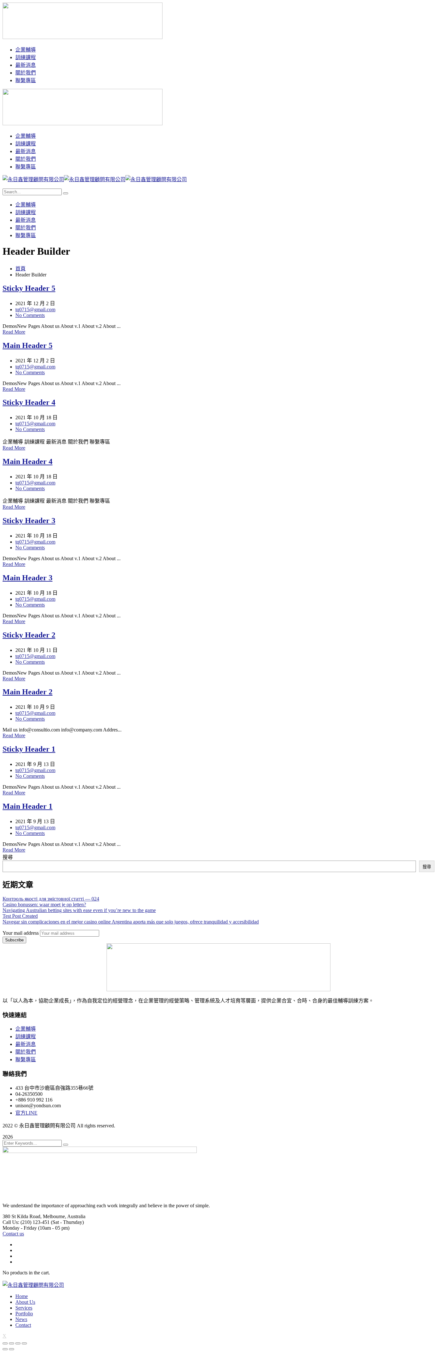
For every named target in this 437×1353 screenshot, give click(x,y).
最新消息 (25, 1044)
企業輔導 (25, 1029)
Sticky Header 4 (29, 402)
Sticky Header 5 (29, 288)
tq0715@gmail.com (35, 309)
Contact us (13, 1233)
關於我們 (25, 1052)
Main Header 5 (27, 345)
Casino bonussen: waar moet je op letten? (44, 904)
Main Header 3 (27, 578)
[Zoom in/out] (24, 1343)
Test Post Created (20, 916)
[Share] (11, 1343)
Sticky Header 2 (29, 635)
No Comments (30, 315)
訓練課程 (25, 1036)
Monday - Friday (20, 1228)
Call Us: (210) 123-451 (26, 1222)
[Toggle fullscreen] (17, 1343)
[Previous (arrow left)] (5, 1349)
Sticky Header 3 (29, 520)
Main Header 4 (27, 461)
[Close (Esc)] (5, 1343)
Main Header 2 (27, 692)
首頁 (20, 268)
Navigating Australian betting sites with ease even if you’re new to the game (79, 910)
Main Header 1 (27, 806)
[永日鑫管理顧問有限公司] (33, 179)
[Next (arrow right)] (11, 1349)
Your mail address (21, 933)
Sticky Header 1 (29, 749)
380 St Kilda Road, (22, 1216)
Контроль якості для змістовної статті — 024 (51, 898)
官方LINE (26, 1113)
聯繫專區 (25, 1059)
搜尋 (8, 857)
